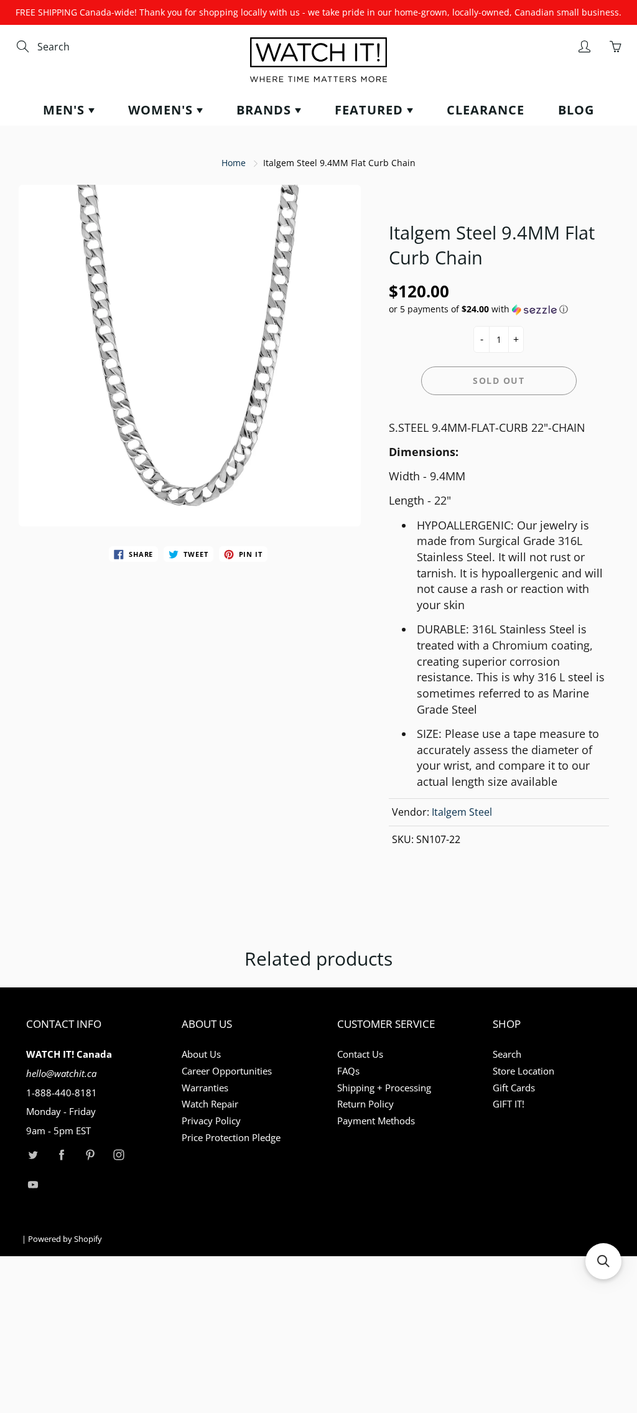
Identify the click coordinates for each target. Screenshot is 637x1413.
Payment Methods (376, 1121)
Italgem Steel (462, 812)
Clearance (485, 109)
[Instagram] (118, 1155)
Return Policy (365, 1104)
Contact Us (360, 1054)
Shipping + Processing (384, 1088)
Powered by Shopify (65, 1238)
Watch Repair (210, 1104)
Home (233, 163)
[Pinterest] (90, 1155)
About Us (201, 1054)
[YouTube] (33, 1184)
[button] (499, 309)
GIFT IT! (508, 1104)
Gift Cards (514, 1088)
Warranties (205, 1088)
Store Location (523, 1071)
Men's (65, 109)
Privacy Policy (211, 1121)
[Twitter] (33, 1155)
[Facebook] (61, 1155)
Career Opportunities (227, 1071)
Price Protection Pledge (231, 1138)
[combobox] (90, 47)
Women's (162, 109)
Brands (265, 109)
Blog (576, 109)
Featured (371, 109)
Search (507, 1054)
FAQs (348, 1071)
